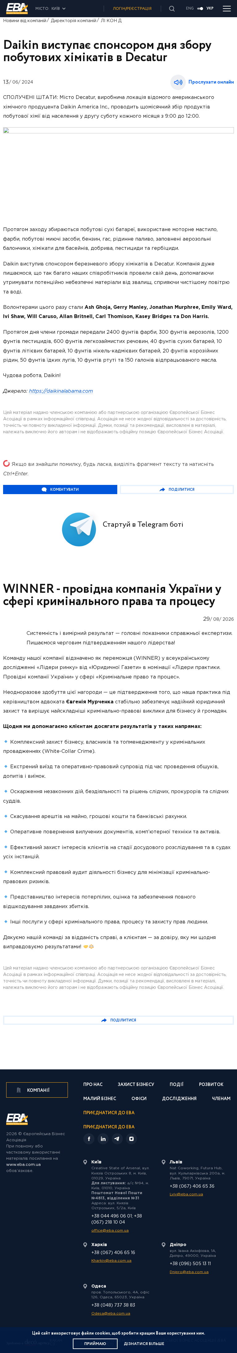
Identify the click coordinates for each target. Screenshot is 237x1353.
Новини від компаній (24, 21)
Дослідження (179, 1099)
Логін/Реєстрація (132, 9)
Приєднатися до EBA (109, 1113)
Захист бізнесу (136, 1085)
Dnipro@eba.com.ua (189, 1272)
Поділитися (181, 489)
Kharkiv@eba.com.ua (111, 1260)
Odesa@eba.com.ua (110, 1313)
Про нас (92, 1085)
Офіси (139, 1099)
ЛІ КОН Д (111, 21)
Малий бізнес (99, 1099)
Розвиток (211, 1085)
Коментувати (64, 489)
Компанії (38, 1091)
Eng (190, 8)
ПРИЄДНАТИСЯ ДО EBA (109, 1127)
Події (177, 1085)
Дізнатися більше (144, 1344)
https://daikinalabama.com (61, 391)
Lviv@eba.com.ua (186, 1194)
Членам (221, 1099)
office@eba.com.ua (110, 1230)
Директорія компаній (73, 21)
